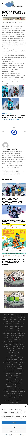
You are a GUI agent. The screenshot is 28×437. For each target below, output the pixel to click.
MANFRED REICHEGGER (16, 373)
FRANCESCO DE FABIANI (14, 357)
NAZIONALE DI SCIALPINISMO (18, 391)
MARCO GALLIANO (18, 375)
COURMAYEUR (8, 339)
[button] (25, 406)
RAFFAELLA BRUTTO (19, 400)
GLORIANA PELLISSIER (14, 364)
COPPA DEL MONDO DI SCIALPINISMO (13, 333)
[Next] (21, 131)
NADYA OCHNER (6, 391)
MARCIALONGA (9, 375)
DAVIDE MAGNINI (7, 342)
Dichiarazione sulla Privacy (17, 434)
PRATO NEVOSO (8, 400)
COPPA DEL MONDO (13, 331)
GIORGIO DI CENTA (9, 362)
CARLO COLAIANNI (9, 326)
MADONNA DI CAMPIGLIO (17, 371)
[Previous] (6, 131)
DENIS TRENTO (22, 342)
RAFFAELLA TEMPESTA (14, 402)
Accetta (14, 422)
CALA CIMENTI (17, 323)
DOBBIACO (5, 346)
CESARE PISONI (14, 328)
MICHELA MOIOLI (13, 384)
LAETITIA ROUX (20, 368)
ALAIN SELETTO (6, 317)
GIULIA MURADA (19, 362)
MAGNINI (8, 373)
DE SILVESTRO (19, 344)
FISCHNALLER (14, 355)
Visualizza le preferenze (14, 431)
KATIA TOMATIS (7, 368)
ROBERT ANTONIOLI (13, 404)
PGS (22, 395)
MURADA (14, 389)
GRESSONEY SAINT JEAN (10, 366)
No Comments (8, 119)
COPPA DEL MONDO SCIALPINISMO (14, 337)
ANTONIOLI (22, 319)
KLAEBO (13, 368)
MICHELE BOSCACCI (14, 387)
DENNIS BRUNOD (10, 344)
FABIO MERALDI (20, 348)
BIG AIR (22, 321)
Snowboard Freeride (16, 117)
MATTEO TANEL (8, 382)
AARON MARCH (9, 315)
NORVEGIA (8, 393)
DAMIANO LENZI (17, 339)
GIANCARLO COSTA (13, 360)
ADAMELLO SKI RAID (19, 315)
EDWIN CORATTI (12, 346)
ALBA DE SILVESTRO (18, 317)
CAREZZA (22, 323)
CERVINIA (19, 326)
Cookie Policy (8, 434)
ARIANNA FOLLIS (8, 321)
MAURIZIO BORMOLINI (17, 382)
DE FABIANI (15, 342)
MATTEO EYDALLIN (13, 380)
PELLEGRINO (17, 395)
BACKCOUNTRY (16, 321)
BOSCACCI (11, 323)
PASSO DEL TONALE (8, 395)
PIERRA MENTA (15, 398)
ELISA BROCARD (21, 346)
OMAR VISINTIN (16, 393)
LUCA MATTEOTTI (7, 371)
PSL (13, 400)
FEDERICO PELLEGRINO (14, 352)
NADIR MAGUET (20, 389)
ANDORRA (5, 319)
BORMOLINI (5, 323)
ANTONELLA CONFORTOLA (13, 319)
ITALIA (21, 366)
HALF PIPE (17, 366)
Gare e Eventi (13, 115)
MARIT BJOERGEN (14, 377)
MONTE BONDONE (8, 389)
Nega (14, 427)
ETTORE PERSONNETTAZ (10, 348)
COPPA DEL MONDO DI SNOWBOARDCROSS (14, 335)
